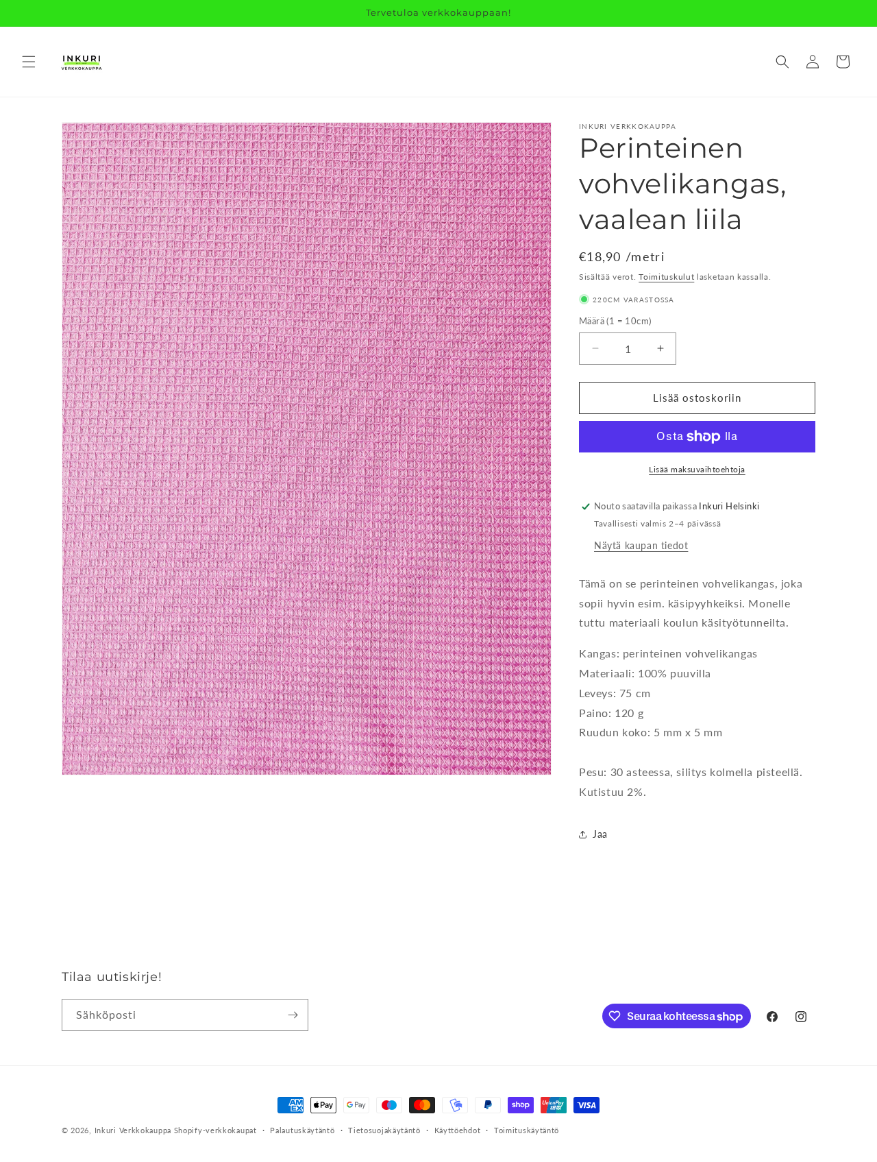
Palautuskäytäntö (302, 1130)
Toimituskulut (666, 276)
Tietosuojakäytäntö (384, 1130)
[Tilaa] (292, 1015)
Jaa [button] (600, 834)
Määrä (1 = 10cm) (615, 320)
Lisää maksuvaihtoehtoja (697, 469)
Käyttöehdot (457, 1130)
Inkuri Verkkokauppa (133, 1130)
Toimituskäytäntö (526, 1130)
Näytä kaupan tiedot (641, 545)
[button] (29, 62)
